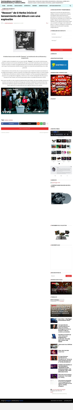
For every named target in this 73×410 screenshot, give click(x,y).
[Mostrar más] (47, 123)
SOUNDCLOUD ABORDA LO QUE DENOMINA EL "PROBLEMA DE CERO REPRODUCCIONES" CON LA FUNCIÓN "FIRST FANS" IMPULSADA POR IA (65, 368)
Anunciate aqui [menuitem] (43, 5)
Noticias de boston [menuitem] (55, 5)
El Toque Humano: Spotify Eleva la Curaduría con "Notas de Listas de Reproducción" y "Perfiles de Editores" (65, 359)
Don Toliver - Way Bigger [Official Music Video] (65, 319)
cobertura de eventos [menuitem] (8, 9)
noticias (11, 120)
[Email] (44, 123)
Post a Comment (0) (24, 128)
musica (6, 120)
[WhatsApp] (41, 123)
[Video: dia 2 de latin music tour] (54, 352)
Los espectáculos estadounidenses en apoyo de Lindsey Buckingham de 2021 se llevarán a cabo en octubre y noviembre (64, 328)
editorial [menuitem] (9, 5)
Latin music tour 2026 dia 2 (65, 345)
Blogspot (8, 400)
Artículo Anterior (5, 132)
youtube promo (68, 400)
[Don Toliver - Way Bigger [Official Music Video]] (54, 320)
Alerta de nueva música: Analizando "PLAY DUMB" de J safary (65, 376)
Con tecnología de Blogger (58, 389)
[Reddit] (38, 123)
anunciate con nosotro (56, 400)
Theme (21, 400)
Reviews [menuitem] (35, 5)
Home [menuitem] (3, 5)
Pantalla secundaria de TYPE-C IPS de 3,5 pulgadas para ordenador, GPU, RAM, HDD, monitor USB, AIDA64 (64, 338)
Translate (61, 301)
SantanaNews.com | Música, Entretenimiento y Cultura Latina (13, 2)
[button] (70, 5)
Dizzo (52, 392)
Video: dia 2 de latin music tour (63, 351)
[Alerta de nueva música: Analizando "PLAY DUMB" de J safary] (54, 376)
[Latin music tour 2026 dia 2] (54, 346)
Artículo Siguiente (44, 132)
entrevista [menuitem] (27, 5)
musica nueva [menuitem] (18, 5)
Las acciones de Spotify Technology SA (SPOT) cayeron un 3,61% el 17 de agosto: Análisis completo (65, 383)
